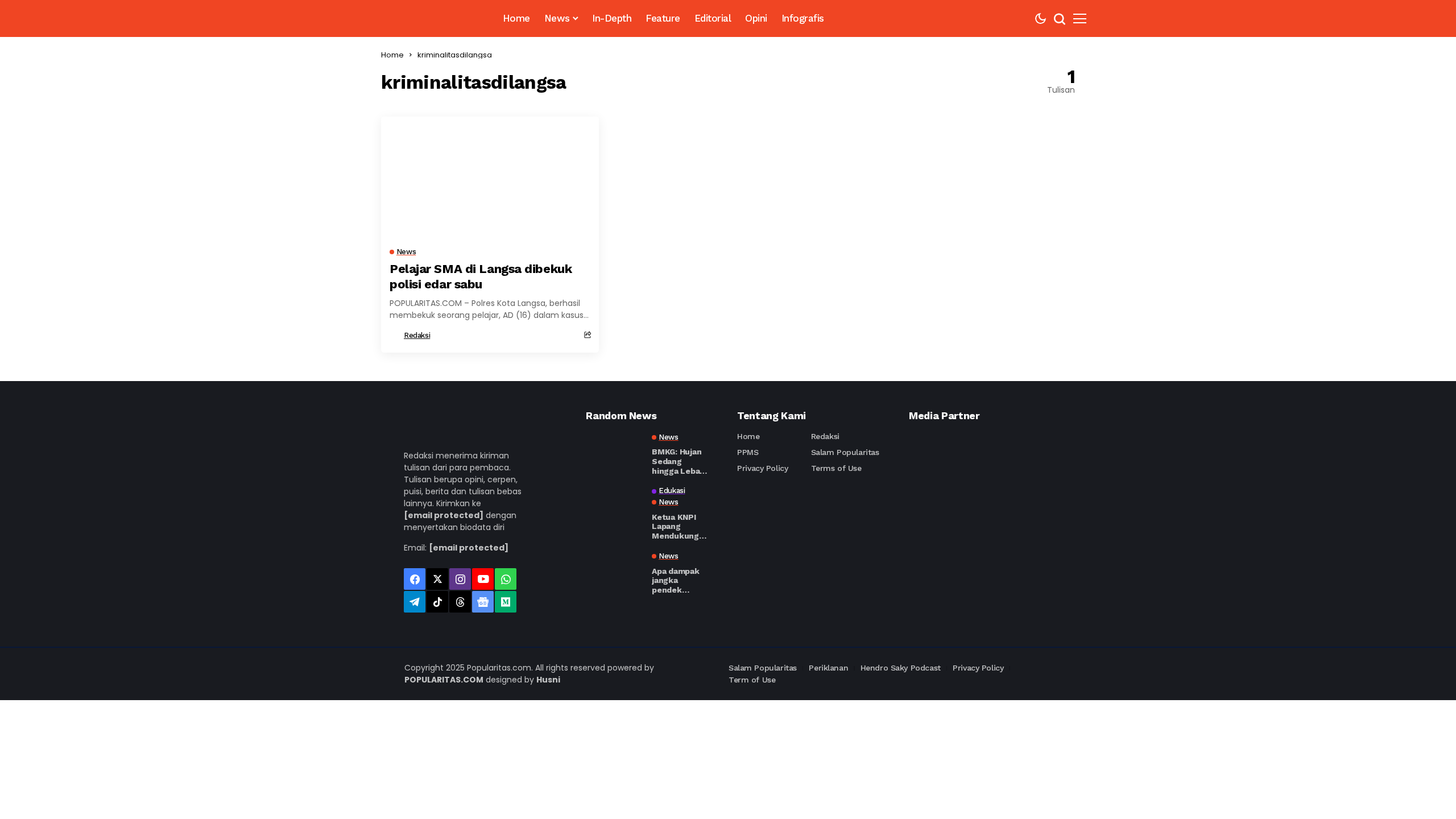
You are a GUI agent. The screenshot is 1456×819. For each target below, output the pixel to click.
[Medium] (505, 602)
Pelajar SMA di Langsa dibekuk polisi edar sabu (481, 276)
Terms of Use (836, 468)
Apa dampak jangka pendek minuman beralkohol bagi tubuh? (675, 580)
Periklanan (828, 667)
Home (392, 54)
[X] (437, 579)
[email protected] (443, 515)
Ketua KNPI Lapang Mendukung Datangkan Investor (675, 526)
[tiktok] (437, 602)
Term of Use (752, 679)
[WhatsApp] (505, 579)
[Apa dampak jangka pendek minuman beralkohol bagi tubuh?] (614, 572)
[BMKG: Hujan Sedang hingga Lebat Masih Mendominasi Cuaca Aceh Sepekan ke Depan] (614, 453)
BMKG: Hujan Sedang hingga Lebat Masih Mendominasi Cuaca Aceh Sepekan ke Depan (678, 461)
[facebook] (414, 579)
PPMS (747, 452)
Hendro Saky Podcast (901, 667)
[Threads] (460, 602)
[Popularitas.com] (425, 18)
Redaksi (417, 335)
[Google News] (483, 602)
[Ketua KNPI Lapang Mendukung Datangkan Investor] (614, 507)
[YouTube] (483, 579)
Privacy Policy (762, 468)
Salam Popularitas (845, 452)
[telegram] (414, 602)
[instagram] (460, 579)
